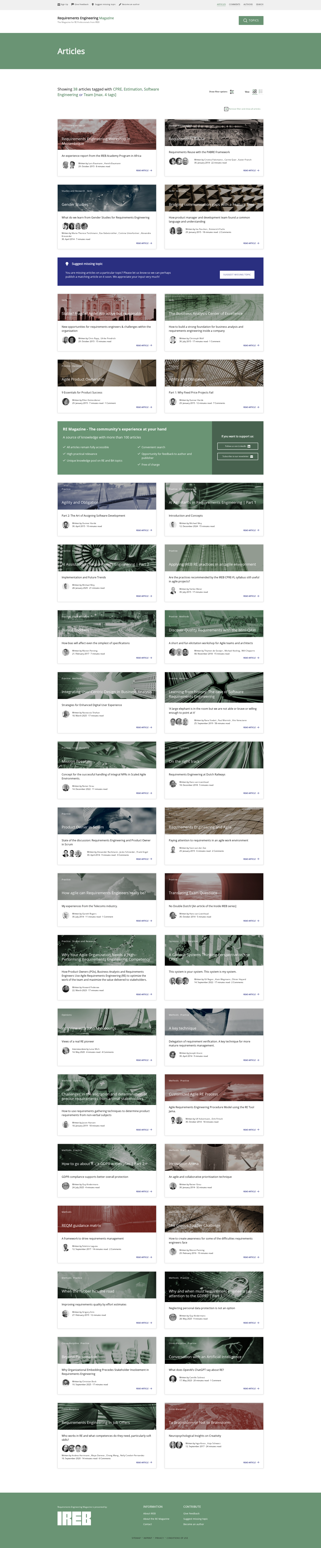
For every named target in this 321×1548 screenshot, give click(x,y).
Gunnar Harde (196, 400)
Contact (147, 1524)
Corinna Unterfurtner (129, 233)
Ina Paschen (202, 229)
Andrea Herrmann (81, 1455)
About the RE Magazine (156, 1518)
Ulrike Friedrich (108, 338)
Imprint (148, 1538)
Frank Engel (142, 852)
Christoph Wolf (196, 338)
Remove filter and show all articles (244, 108)
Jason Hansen (89, 1122)
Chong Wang (112, 1455)
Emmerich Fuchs (217, 229)
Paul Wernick (224, 720)
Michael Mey (195, 523)
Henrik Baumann (112, 163)
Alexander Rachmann (108, 852)
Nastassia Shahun (91, 712)
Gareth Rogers (89, 913)
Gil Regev (209, 979)
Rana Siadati (210, 720)
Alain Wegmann (223, 979)
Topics (253, 20)
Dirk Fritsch (217, 1118)
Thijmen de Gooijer (214, 650)
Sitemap (136, 1538)
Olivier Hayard (239, 979)
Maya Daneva (98, 1455)
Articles (221, 4)
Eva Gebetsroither (108, 233)
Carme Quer (231, 159)
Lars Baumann (95, 163)
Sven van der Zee (197, 848)
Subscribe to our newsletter (236, 456)
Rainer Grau (88, 786)
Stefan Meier (195, 589)
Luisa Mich (94, 1049)
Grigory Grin (88, 1312)
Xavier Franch (244, 159)
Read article (142, 170)
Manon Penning (89, 650)
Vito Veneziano (239, 720)
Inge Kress (201, 1443)
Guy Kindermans (90, 1184)
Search (259, 4)
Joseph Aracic (196, 1053)
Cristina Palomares (214, 159)
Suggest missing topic (237, 274)
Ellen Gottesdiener (91, 400)
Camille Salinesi (197, 1377)
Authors (248, 4)
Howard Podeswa (90, 987)
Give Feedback (191, 1513)
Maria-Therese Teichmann (85, 233)
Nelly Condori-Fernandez (132, 1455)
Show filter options (218, 91)
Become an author (193, 1524)
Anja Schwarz (214, 1443)
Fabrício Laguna (90, 1246)
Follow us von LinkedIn (236, 446)
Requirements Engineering (86, 20)
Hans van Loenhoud (199, 782)
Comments (234, 4)
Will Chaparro (248, 650)
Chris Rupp (93, 338)
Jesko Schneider (128, 852)
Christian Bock (89, 1381)
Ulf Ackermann (203, 1118)
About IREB (149, 1513)
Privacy (159, 1538)
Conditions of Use (177, 1538)
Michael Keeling (233, 650)
